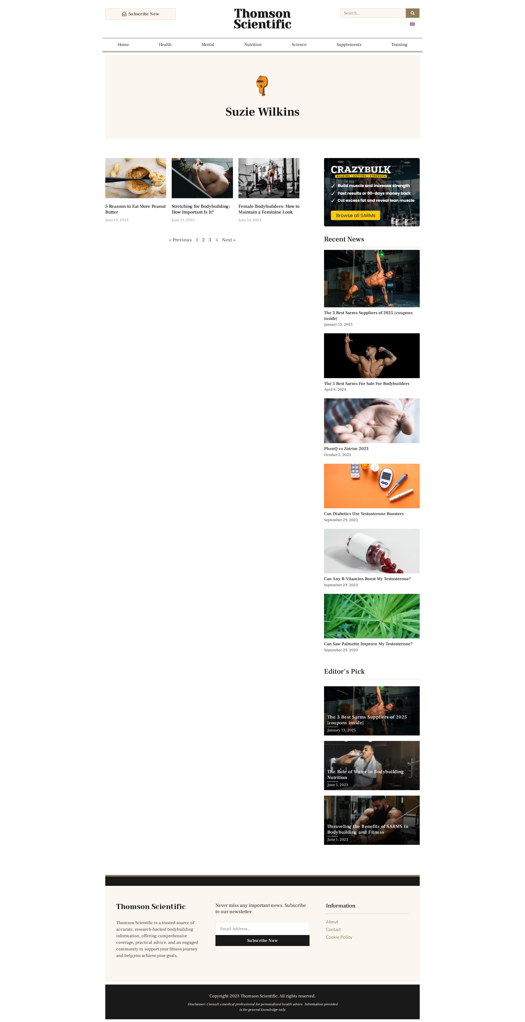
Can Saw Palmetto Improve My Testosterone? (368, 644)
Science (299, 44)
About (332, 922)
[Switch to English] (412, 24)
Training (399, 44)
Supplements (349, 44)
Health (165, 44)
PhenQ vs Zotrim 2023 (346, 448)
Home (123, 44)
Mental (208, 44)
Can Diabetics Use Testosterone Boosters (364, 513)
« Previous (180, 240)
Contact (333, 930)
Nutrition (253, 44)
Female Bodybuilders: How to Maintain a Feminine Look (268, 209)
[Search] (412, 13)
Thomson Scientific (262, 19)
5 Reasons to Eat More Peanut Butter (135, 209)
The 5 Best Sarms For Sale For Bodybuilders (366, 383)
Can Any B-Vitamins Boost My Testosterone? (368, 579)
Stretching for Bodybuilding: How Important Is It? (201, 209)
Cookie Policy (339, 937)
